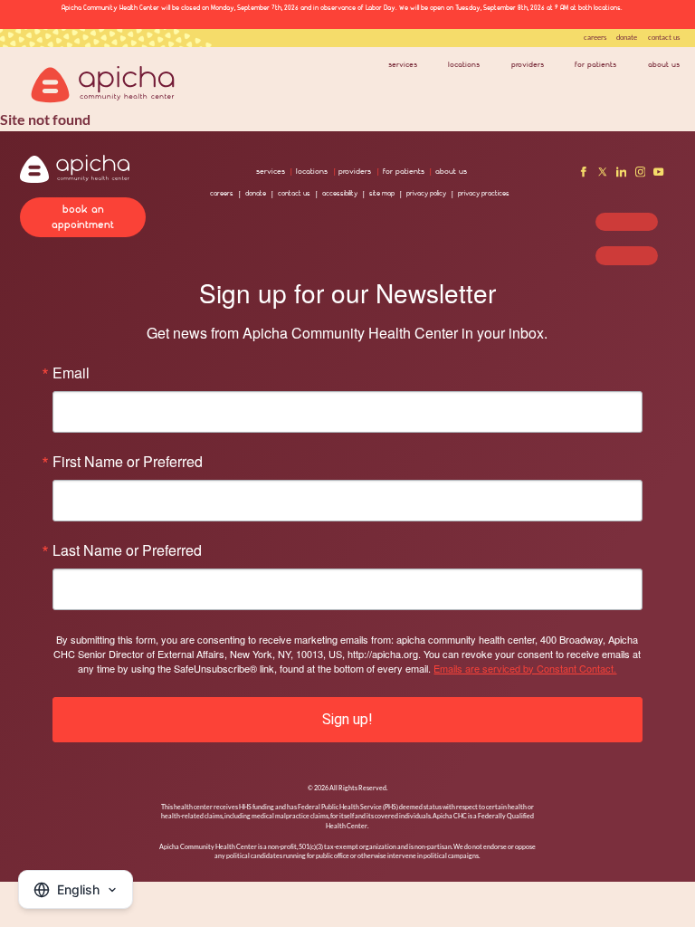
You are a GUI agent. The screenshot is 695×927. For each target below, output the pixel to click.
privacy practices (483, 193)
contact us (664, 37)
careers (595, 37)
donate (626, 37)
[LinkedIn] (621, 174)
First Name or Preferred (127, 461)
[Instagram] (640, 174)
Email (71, 373)
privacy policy (426, 193)
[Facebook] (583, 174)
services (402, 64)
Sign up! (347, 719)
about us (664, 64)
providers (527, 64)
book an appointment (83, 216)
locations (464, 64)
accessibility (339, 193)
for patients (595, 64)
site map (382, 193)
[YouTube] (658, 174)
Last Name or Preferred (127, 550)
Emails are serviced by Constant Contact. (524, 668)
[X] (602, 174)
